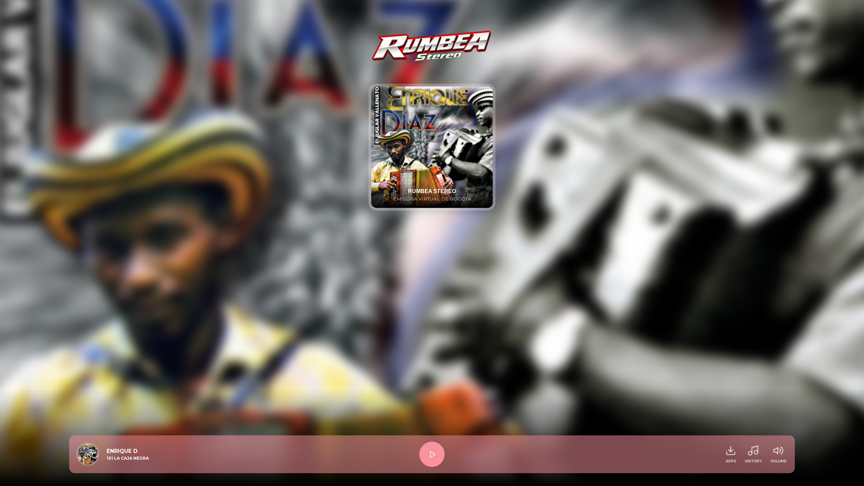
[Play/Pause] (431, 454)
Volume (778, 461)
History (753, 461)
